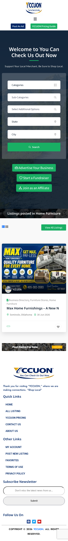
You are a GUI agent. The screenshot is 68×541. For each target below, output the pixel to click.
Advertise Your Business (35, 167)
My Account (14, 447)
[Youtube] (39, 521)
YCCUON (38, 529)
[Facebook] (29, 521)
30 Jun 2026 (43, 314)
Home (9, 404)
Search (36, 147)
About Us (12, 431)
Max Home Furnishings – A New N (33, 308)
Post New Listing (17, 453)
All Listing (13, 411)
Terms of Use (14, 466)
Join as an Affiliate (35, 188)
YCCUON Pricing (16, 417)
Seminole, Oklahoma (20, 314)
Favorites (12, 460)
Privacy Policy (15, 473)
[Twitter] (34, 521)
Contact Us (13, 424)
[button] (35, 19)
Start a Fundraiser (35, 177)
